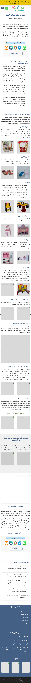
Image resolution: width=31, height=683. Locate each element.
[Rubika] (15, 49)
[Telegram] (19, 49)
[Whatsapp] (24, 49)
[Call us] (6, 8)
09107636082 (15, 54)
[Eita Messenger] (6, 49)
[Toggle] (27, 566)
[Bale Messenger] (11, 49)
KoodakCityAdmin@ (18, 644)
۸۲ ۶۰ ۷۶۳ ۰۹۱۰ (20, 637)
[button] (29, 8)
